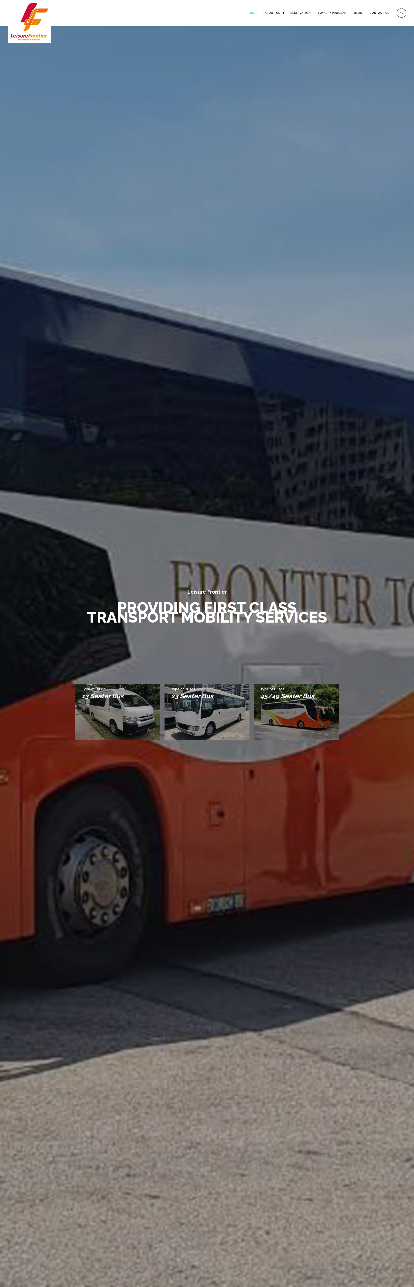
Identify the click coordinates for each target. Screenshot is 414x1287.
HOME (253, 12)
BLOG (358, 12)
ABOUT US (272, 12)
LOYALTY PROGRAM (332, 12)
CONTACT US (379, 12)
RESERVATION (300, 12)
